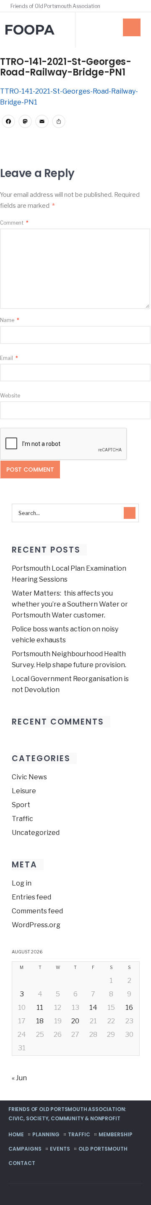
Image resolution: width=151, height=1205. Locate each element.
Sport (21, 805)
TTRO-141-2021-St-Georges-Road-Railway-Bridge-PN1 (65, 67)
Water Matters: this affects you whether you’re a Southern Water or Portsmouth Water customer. (70, 604)
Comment (14, 223)
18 (40, 1021)
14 (93, 1008)
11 (39, 1008)
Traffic (22, 819)
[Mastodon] (25, 122)
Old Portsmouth (103, 1148)
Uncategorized (36, 833)
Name (9, 320)
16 (129, 1008)
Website (10, 395)
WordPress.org (36, 925)
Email (9, 358)
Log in (21, 883)
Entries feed (31, 897)
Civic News (29, 777)
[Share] (58, 122)
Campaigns (25, 1148)
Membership (116, 1134)
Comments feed (37, 911)
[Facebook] (127, 6)
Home (16, 1134)
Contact (21, 1163)
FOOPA (29, 29)
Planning (46, 1134)
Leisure (24, 791)
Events (60, 1148)
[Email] (42, 122)
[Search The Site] (138, 5)
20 (75, 1021)
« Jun (19, 1078)
